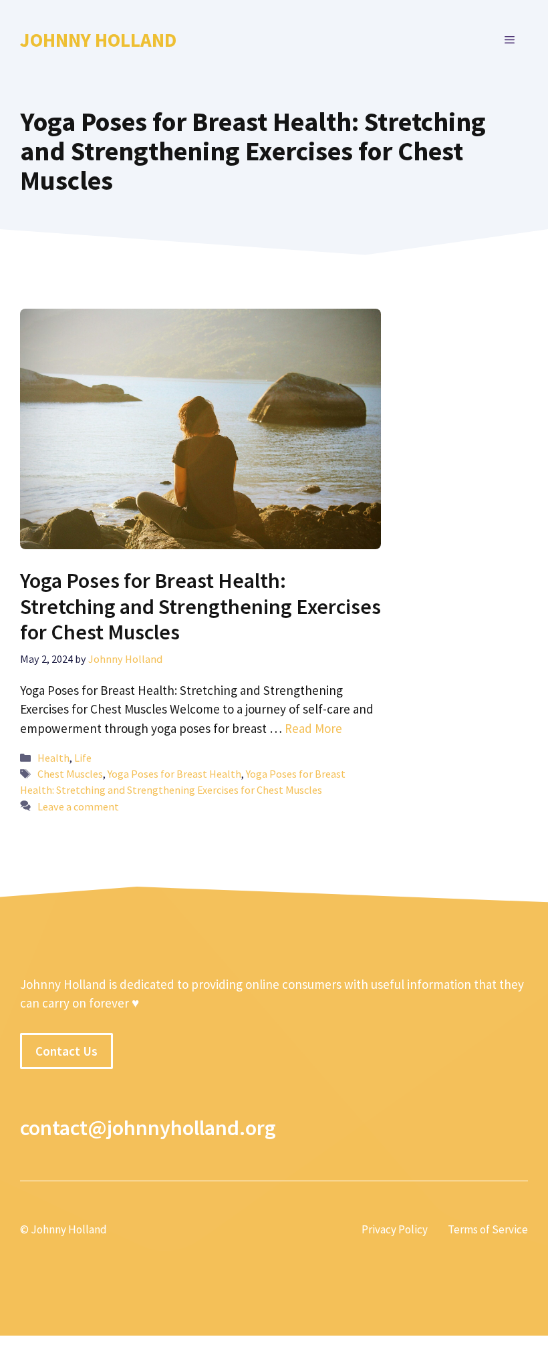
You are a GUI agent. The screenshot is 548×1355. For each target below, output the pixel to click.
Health (53, 757)
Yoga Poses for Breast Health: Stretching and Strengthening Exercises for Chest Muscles (200, 606)
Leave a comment (78, 806)
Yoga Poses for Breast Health (174, 773)
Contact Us (66, 1051)
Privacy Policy (395, 1229)
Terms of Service (488, 1229)
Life (83, 757)
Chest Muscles (70, 773)
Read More (313, 728)
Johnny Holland (98, 39)
